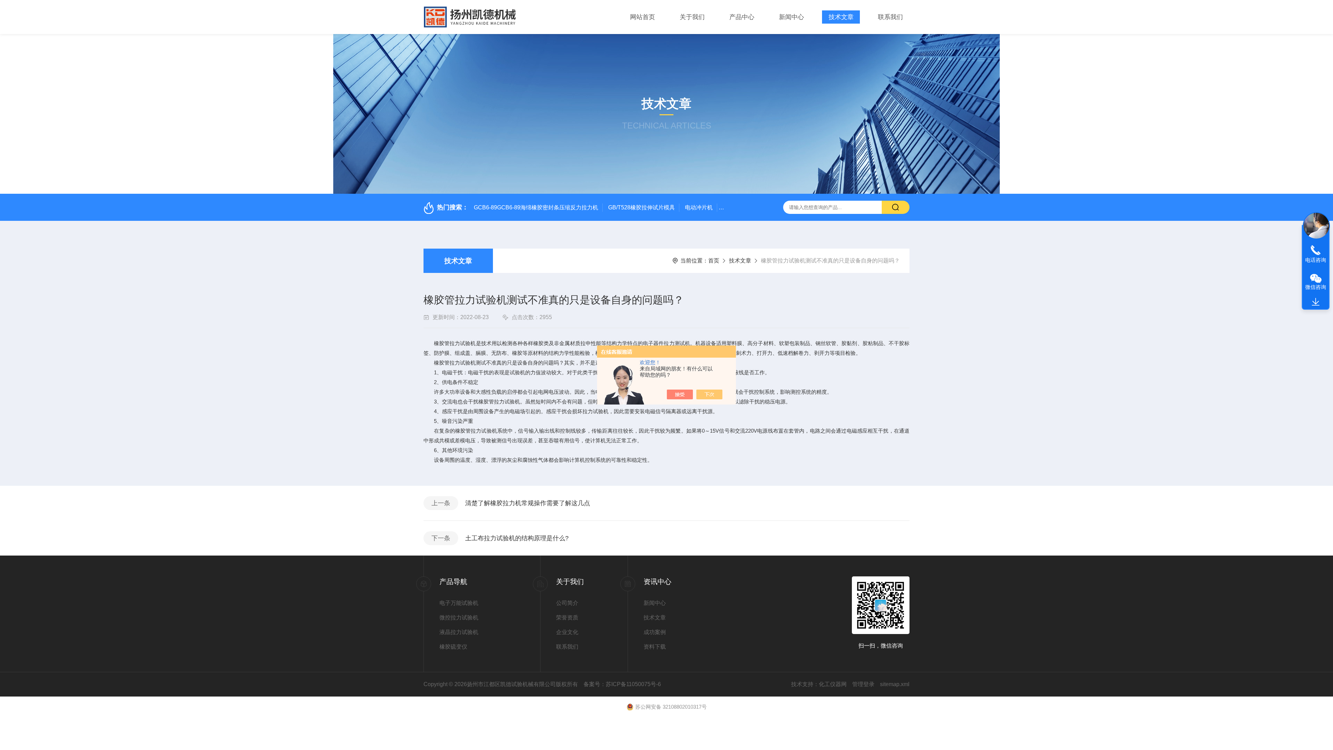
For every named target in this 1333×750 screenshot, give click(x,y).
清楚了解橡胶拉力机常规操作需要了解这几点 (527, 503)
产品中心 (741, 17)
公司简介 (567, 603)
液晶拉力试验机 (458, 632)
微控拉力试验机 (458, 617)
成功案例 (655, 632)
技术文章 (841, 17)
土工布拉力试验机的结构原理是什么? (517, 538)
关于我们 (692, 17)
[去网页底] (1315, 302)
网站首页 (642, 17)
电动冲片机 (699, 207)
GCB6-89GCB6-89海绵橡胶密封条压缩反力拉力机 (536, 207)
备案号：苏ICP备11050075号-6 (622, 684)
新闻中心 (791, 17)
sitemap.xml (894, 684)
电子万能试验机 (458, 603)
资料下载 (655, 647)
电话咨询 (1315, 260)
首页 (713, 261)
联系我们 (890, 17)
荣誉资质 (567, 617)
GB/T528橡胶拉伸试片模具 (641, 207)
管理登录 (863, 684)
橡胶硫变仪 (453, 647)
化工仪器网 (833, 684)
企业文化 (567, 632)
